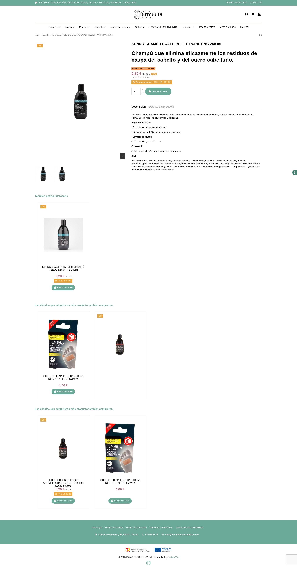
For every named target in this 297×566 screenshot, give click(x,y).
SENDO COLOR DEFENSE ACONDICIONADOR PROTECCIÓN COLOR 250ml (63, 483)
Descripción (138, 106)
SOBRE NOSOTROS (237, 3)
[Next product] (261, 35)
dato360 (174, 557)
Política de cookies (114, 527)
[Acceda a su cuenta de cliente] (253, 14)
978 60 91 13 (151, 534)
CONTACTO (256, 3)
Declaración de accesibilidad (189, 527)
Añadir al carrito (160, 91)
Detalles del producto (161, 106)
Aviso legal (97, 527)
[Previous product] (260, 35)
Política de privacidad (136, 527)
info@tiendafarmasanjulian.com (182, 534)
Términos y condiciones (161, 527)
